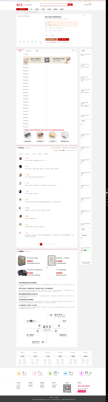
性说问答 (54, 387)
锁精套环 (24, 363)
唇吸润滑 (75, 359)
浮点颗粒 (75, 363)
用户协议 (51, 397)
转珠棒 (32, 360)
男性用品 (49, 9)
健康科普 (55, 9)
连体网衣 (57, 362)
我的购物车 (88, 4)
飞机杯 (48, 6)
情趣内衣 (66, 6)
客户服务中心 (54, 385)
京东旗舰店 (30, 386)
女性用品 (43, 9)
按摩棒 (32, 359)
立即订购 (63, 39)
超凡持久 (70, 363)
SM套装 (45, 363)
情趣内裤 (62, 360)
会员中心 (74, 0)
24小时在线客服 (82, 391)
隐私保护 (42, 387)
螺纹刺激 (75, 362)
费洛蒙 (87, 362)
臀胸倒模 (20, 360)
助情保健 (85, 356)
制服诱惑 (62, 359)
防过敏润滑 (75, 360)
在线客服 (89, 0)
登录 (21, 0)
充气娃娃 (20, 363)
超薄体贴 (70, 362)
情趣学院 (54, 386)
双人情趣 (48, 356)
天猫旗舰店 (30, 385)
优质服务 (37, 50)
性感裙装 (57, 359)
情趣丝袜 (62, 362)
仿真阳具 (57, 6)
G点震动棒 (37, 360)
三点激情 (57, 360)
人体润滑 (70, 359)
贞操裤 (45, 362)
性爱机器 (32, 362)
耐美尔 (45, 6)
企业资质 (18, 387)
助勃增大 (24, 360)
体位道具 (45, 359)
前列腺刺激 (25, 362)
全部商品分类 (22, 9)
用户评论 (28, 50)
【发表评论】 (55, 150)
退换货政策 (42, 386)
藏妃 (82, 363)
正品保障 (85, 0)
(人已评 (55, 25)
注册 (26, 0)
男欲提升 (87, 360)
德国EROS (83, 362)
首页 (18, 0)
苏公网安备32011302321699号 (69, 399)
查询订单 (70, 0)
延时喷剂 (20, 362)
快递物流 (42, 385)
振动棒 (61, 6)
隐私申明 (56, 397)
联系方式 (18, 386)
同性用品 (49, 360)
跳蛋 (63, 6)
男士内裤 (62, 363)
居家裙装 (57, 363)
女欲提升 (87, 359)
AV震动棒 (37, 363)
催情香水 (87, 363)
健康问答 (62, 9)
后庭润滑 (70, 360)
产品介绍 (20, 50)
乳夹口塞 (49, 362)
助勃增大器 (83, 360)
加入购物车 (51, 39)
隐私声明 (18, 388)
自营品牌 (37, 9)
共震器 (49, 359)
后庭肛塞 (49, 363)
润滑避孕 (73, 356)
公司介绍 (18, 385)
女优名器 (24, 359)
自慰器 (54, 6)
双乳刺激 (32, 363)
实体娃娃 (51, 6)
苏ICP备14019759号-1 (56, 399)
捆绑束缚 (45, 360)
